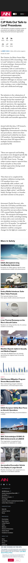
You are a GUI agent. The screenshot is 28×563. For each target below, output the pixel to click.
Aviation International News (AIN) (9, 493)
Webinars (4, 527)
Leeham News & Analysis (8, 502)
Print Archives (5, 519)
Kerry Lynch (6, 51)
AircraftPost (4, 495)
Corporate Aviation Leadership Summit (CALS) (12, 501)
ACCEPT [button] (11, 560)
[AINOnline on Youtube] (4, 485)
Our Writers (4, 541)
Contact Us (4, 544)
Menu (22, 14)
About (3, 539)
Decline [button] (17, 560)
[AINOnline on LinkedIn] (9, 485)
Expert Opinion (5, 521)
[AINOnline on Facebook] (1, 485)
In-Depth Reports (6, 523)
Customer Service (6, 511)
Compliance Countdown (7, 532)
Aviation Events (5, 530)
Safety (3, 19)
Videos (3, 525)
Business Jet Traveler (7, 497)
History (3, 542)
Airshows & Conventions (7, 528)
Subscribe (4, 509)
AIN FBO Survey (5, 491)
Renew (3, 513)
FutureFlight (5, 499)
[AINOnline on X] (7, 485)
